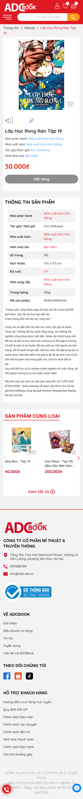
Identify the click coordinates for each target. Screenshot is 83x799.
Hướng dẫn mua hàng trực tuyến (27, 702)
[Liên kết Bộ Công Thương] (28, 592)
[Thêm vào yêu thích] (70, 104)
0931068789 (18, 566)
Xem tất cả (39, 491)
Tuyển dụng (11, 646)
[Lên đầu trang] (76, 778)
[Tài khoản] (57, 5)
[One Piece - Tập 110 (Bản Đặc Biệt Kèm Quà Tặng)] (61, 440)
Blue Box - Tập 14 (17, 461)
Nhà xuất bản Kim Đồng (46, 139)
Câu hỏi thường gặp (18, 754)
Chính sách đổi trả (16, 732)
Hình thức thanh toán (18, 739)
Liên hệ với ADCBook (18, 653)
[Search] (73, 17)
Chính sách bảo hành (18, 747)
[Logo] (41, 527)
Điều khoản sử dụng (18, 631)
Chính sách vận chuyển (20, 724)
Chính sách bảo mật (18, 717)
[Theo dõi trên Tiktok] (29, 676)
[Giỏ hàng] (73, 6)
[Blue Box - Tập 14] (21, 440)
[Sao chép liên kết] (31, 121)
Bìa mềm (32, 156)
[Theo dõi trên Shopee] (19, 676)
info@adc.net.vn (22, 574)
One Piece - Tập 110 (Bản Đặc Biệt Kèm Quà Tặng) (59, 463)
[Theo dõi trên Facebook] (7, 676)
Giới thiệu (10, 623)
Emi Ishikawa (40, 150)
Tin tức (8, 638)
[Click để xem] (41, 75)
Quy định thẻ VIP (15, 709)
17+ (46, 271)
